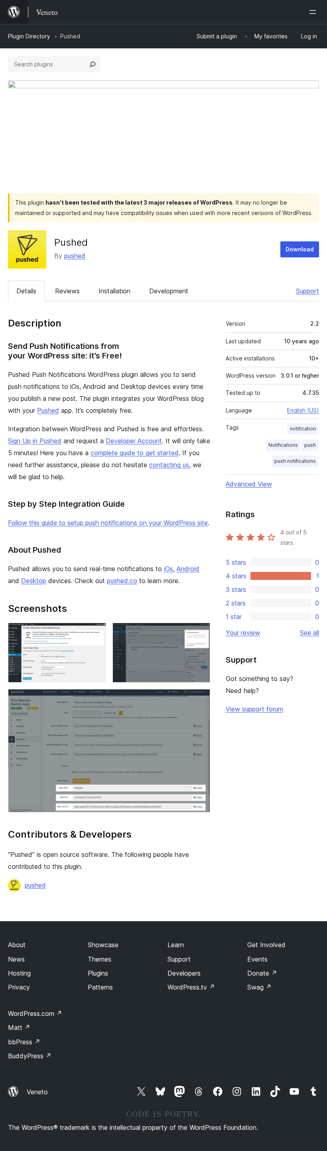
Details (26, 291)
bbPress (24, 1042)
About (17, 945)
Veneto (37, 1092)
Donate (262, 973)
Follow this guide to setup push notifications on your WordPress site (108, 523)
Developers (184, 973)
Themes (99, 959)
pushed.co (122, 581)
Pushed (48, 410)
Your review (243, 633)
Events (257, 959)
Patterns (100, 987)
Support (307, 291)
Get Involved (266, 945)
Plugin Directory (29, 36)
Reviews (67, 291)
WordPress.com (35, 1014)
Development (168, 291)
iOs (168, 569)
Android (188, 569)
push (310, 445)
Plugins (98, 973)
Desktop (33, 581)
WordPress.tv (191, 987)
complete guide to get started (135, 453)
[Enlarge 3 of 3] (199, 700)
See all (309, 633)
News (16, 959)
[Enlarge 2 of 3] (199, 633)
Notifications (283, 445)
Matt (19, 1028)
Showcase (103, 945)
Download (300, 249)
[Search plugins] (92, 64)
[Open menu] (314, 12)
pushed (74, 256)
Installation (114, 291)
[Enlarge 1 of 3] (95, 633)
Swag (259, 987)
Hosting (19, 973)
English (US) (303, 410)
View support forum (254, 709)
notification (303, 429)
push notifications (295, 461)
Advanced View (249, 484)
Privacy (19, 987)
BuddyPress (29, 1056)
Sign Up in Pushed (34, 441)
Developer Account (134, 441)
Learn (175, 945)
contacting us (169, 465)
